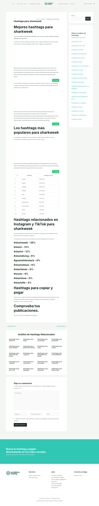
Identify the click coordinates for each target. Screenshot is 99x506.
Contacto (72, 3)
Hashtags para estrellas (77, 49)
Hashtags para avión (28, 340)
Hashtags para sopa (42, 347)
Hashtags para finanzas (42, 369)
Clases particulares (33, 477)
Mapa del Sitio (54, 487)
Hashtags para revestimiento (57, 354)
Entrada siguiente (62, 326)
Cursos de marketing (56, 485)
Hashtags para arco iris (14, 369)
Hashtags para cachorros (28, 362)
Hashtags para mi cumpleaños (78, 103)
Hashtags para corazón (77, 70)
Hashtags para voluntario (77, 111)
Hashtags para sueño (57, 347)
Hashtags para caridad (14, 362)
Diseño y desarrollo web (34, 475)
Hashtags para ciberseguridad (78, 115)
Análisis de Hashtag (63, 3)
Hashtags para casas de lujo (78, 45)
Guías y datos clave (21, 3)
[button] (94, 4)
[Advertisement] (36, 56)
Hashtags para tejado (76, 61)
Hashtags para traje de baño (78, 37)
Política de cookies (55, 498)
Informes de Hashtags (56, 483)
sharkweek (35, 315)
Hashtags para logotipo (28, 369)
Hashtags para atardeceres (78, 57)
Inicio (13, 3)
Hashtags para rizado (76, 41)
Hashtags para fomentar (57, 362)
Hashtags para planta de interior (29, 347)
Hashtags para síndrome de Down (14, 354)
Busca (88, 18)
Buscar (73, 15)
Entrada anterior (11, 326)
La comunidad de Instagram (57, 477)
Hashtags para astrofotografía (79, 53)
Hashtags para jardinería (57, 340)
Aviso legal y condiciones (44, 498)
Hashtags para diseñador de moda (42, 354)
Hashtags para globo (76, 119)
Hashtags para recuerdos (42, 340)
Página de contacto (78, 475)
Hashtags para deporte (14, 340)
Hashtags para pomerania (77, 82)
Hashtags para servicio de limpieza (80, 66)
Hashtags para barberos (77, 74)
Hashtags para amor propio (14, 347)
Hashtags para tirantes (77, 107)
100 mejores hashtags (56, 475)
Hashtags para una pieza (42, 362)
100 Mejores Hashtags (35, 3)
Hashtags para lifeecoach (57, 369)
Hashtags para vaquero (28, 354)
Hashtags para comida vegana (78, 92)
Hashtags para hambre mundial (79, 78)
